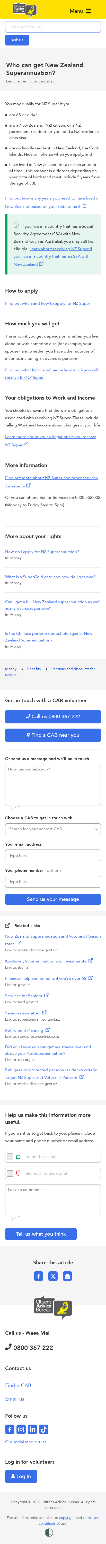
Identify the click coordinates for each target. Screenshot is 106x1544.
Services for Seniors (24, 996)
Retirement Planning (24, 1030)
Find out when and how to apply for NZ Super (47, 303)
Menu (77, 10)
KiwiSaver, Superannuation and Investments (46, 961)
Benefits (34, 669)
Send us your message (53, 899)
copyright (67, 1517)
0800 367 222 (32, 1348)
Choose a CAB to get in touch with (38, 818)
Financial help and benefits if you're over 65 (46, 978)
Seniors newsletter (23, 1013)
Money (11, 669)
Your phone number (34, 870)
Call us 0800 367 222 (55, 716)
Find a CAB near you (54, 735)
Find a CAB (18, 1385)
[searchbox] (53, 26)
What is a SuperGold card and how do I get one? (50, 577)
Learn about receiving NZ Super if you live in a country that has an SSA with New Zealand (53, 256)
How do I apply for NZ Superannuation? (42, 552)
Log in (23, 1476)
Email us (14, 1398)
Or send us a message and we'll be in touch (47, 759)
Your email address (23, 844)
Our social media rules (26, 1442)
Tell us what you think (41, 1233)
